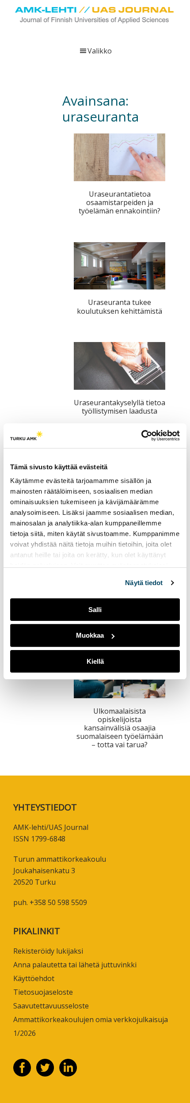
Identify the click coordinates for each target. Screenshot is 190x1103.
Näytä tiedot (144, 582)
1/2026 (24, 1033)
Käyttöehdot (33, 978)
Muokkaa (90, 635)
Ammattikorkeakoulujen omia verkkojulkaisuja (90, 1019)
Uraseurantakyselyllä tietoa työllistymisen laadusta (119, 407)
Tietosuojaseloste (43, 992)
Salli (95, 609)
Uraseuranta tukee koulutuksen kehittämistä (119, 306)
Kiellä (95, 661)
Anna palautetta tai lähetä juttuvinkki (75, 965)
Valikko (99, 51)
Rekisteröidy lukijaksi (48, 951)
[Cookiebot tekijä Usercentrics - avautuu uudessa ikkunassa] (141, 435)
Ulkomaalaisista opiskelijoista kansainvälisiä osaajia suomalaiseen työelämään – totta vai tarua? (119, 728)
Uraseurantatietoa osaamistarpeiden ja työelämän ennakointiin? (119, 202)
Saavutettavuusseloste (51, 1006)
